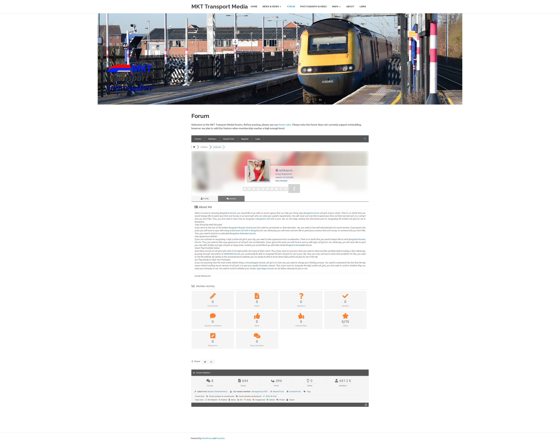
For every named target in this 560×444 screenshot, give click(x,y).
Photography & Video (313, 6)
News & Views (270, 6)
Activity (232, 199)
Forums (198, 139)
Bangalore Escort (311, 213)
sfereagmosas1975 (259, 391)
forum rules (285, 124)
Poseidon (220, 438)
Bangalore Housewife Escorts (298, 245)
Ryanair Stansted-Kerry (217, 391)
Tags (308, 391)
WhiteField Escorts (232, 254)
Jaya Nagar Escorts (265, 268)
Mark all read (270, 396)
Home (254, 6)
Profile (206, 199)
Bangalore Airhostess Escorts (243, 233)
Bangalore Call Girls (265, 219)
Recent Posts (228, 139)
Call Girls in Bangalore (250, 230)
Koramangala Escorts (255, 262)
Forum (291, 6)
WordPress (207, 438)
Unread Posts (295, 391)
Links (363, 6)
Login (258, 139)
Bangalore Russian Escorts (240, 227)
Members (212, 139)
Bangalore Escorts (227, 213)
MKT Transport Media (219, 6)
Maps (335, 6)
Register (245, 139)
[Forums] (194, 147)
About (350, 6)
